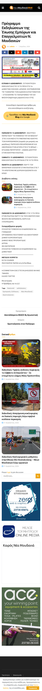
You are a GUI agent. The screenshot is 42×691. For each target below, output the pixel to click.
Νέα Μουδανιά (26, 291)
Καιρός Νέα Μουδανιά (18, 545)
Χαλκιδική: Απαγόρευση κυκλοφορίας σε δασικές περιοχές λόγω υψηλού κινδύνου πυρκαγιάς (20, 416)
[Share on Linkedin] (25, 52)
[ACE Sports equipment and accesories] (21, 616)
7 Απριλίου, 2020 (24, 46)
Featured (10, 288)
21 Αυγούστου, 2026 (23, 194)
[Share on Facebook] (5, 52)
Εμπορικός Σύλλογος (11, 291)
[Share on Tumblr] (31, 52)
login (9, 472)
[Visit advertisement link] (21, 68)
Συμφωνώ (33, 688)
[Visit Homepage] (21, 7)
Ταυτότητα (6, 675)
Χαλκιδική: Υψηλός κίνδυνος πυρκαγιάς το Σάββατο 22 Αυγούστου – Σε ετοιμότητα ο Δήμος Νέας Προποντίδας (21, 373)
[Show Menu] (3, 8)
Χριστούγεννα (8, 295)
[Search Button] (39, 8)
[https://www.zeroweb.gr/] (21, 501)
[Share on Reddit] (18, 52)
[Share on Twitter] (12, 52)
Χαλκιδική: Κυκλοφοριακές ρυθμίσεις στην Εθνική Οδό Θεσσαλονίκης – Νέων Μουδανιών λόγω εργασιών (20, 460)
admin (12, 46)
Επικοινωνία (17, 675)
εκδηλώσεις (21, 288)
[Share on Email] (37, 52)
